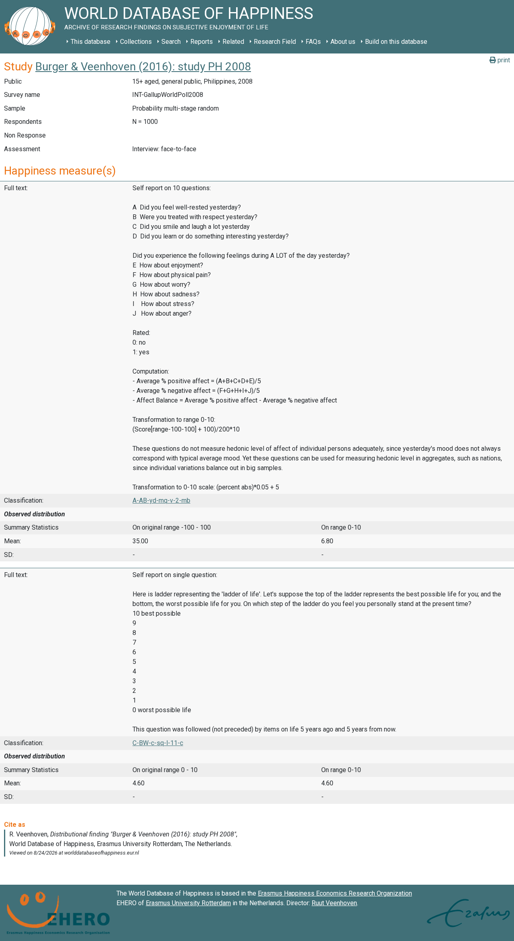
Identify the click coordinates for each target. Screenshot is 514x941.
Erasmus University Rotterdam (188, 903)
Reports (201, 41)
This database (90, 41)
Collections (136, 41)
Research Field (275, 41)
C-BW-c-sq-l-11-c (158, 743)
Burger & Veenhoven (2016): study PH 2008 (143, 66)
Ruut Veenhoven (334, 903)
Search (171, 41)
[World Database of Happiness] (32, 26)
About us (342, 41)
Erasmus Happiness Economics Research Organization (335, 893)
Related (233, 41)
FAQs (313, 41)
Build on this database (396, 41)
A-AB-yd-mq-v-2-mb (161, 500)
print (503, 60)
